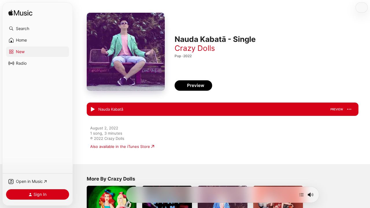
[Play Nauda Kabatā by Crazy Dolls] (92, 109)
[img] (20, 13)
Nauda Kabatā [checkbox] (110, 109)
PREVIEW (336, 109)
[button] (37, 29)
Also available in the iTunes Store (120, 146)
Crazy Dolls (195, 48)
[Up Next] (301, 195)
